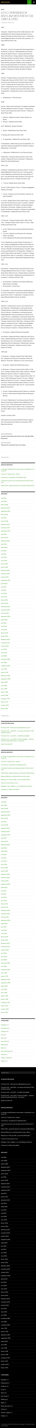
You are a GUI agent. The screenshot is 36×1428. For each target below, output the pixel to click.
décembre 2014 (5, 606)
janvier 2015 (4, 603)
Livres (2, 1034)
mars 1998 (4, 689)
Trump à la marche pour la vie (9, 783)
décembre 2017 (5, 524)
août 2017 (4, 534)
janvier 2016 (4, 567)
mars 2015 (4, 596)
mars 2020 (4, 501)
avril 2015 (4, 593)
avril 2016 (4, 557)
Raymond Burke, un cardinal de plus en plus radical (15, 776)
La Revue (3, 1031)
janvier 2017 (4, 537)
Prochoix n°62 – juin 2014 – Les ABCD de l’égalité (15, 736)
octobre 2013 (5, 646)
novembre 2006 (5, 659)
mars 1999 (4, 669)
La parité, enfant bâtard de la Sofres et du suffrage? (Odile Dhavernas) (17, 436)
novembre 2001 (5, 666)
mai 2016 (3, 554)
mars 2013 (4, 652)
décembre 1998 (5, 675)
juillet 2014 (4, 619)
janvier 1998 (4, 695)
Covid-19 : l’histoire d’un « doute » (10, 474)
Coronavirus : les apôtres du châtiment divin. (13, 477)
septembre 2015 (5, 580)
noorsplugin (21, 1424)
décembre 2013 (5, 639)
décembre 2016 (5, 541)
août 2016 (4, 544)
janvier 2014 (4, 636)
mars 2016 (4, 560)
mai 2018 (3, 518)
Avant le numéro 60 (6, 744)
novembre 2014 (5, 610)
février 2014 (4, 633)
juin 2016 (3, 550)
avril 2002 (4, 662)
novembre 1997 (5, 698)
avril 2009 (4, 656)
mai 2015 (3, 590)
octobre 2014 (5, 613)
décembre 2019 (5, 508)
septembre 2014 (5, 616)
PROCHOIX (5, 2)
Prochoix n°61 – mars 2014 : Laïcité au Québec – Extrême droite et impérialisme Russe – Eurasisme (17, 739)
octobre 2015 (5, 577)
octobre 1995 (5, 705)
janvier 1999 (4, 672)
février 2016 (4, 564)
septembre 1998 (5, 679)
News (2, 9)
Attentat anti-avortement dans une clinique (13, 444)
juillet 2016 (4, 547)
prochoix (11, 22)
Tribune (3, 1054)
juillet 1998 (4, 682)
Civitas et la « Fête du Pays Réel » (10, 789)
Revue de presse (5, 1051)
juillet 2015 (4, 583)
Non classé (4, 1041)
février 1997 (4, 702)
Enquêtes (3, 1025)
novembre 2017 (5, 527)
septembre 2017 (5, 531)
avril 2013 (4, 649)
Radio (2, 1048)
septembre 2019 (5, 511)
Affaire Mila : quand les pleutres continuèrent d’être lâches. (18, 485)
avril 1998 (4, 685)
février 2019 (4, 514)
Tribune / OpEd (5, 1057)
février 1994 (4, 708)
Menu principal (34, 2)
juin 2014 (3, 623)
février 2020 (4, 504)
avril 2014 (4, 626)
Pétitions (3, 1044)
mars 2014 (4, 629)
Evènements (4, 1028)
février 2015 (4, 600)
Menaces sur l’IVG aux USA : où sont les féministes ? (15, 779)
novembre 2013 (5, 642)
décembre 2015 (5, 570)
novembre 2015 (5, 573)
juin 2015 (3, 587)
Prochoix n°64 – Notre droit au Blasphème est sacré (15, 727)
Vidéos (3, 1061)
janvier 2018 (4, 521)
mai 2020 (3, 498)
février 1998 (4, 692)
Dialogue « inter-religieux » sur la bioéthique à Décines (16, 786)
